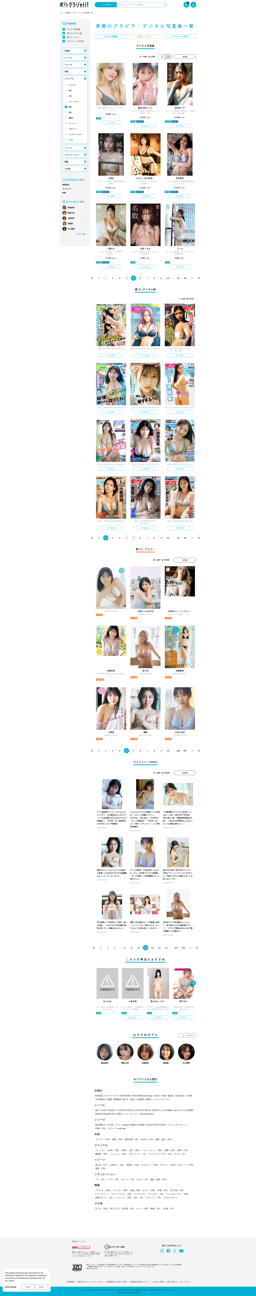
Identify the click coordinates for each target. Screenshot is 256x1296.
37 (178, 278)
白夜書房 (141, 1099)
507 (185, 751)
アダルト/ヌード (170, 1197)
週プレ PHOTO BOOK (105, 1110)
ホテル (142, 1179)
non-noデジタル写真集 (183, 1110)
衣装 (66, 71)
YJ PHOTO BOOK (124, 1110)
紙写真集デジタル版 (104, 1125)
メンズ (142, 1208)
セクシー (186, 1165)
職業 (66, 162)
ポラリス (112, 1128)
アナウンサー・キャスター (149, 1194)
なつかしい (150, 1165)
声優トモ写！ (101, 1128)
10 (168, 278)
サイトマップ (185, 1282)
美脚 (70, 107)
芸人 (139, 1197)
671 (176, 948)
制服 (118, 1139)
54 (185, 538)
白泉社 (132, 1099)
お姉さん (117, 1165)
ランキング (66, 189)
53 (178, 538)
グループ (128, 1179)
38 (185, 278)
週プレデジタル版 (74, 33)
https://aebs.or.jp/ (91, 1268)
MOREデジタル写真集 (162, 1110)
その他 (67, 169)
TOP (61, 13)
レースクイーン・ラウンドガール (114, 1194)
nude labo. (121, 1128)
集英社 (171, 1096)
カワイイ (168, 1165)
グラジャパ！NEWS (75, 41)
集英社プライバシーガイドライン (90, 1282)
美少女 (102, 1165)
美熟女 (133, 1165)
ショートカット (74, 101)
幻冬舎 (164, 1096)
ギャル (71, 140)
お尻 (70, 96)
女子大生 (177, 1190)
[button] (193, 983)
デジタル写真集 (73, 29)
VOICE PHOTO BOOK (156, 1125)
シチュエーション (72, 155)
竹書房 (109, 1099)
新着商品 (65, 185)
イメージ (68, 148)
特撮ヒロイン (104, 1197)
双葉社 (149, 1099)
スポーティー (73, 129)
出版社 (67, 51)
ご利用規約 (70, 1282)
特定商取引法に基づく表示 (116, 1282)
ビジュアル (69, 78)
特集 (64, 193)
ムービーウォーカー (162, 1099)
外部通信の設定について (139, 1282)
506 (178, 751)
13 (159, 948)
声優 (163, 1190)
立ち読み (111, 123)
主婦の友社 (180, 1096)
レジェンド (124, 1197)
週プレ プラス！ (74, 37)
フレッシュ (72, 123)
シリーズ (68, 65)
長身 (70, 112)
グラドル (103, 1190)
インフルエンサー (177, 1194)
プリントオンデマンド (177, 1125)
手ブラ (102, 1208)
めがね (147, 1139)
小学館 (189, 1096)
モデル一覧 (80, 234)
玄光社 (157, 1096)
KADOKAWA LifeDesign (142, 1096)
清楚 (101, 1168)
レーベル (68, 58)
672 (183, 948)
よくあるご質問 (158, 1282)
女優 (136, 1190)
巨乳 (70, 90)
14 (166, 948)
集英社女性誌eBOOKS (105, 1114)
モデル (149, 1190)
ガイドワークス (111, 1096)
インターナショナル (75, 134)
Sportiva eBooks (147, 1114)
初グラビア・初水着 (122, 1208)
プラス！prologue (122, 1125)
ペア (100, 1179)
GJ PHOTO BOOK (142, 1110)
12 (152, 948)
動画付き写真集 (138, 1125)
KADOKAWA (125, 1096)
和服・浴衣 (164, 1139)
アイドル (121, 1190)
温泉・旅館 (159, 1179)
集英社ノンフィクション (128, 1114)
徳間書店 (117, 1099)
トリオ (113, 1179)
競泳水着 (132, 1139)
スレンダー (72, 85)
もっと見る (187, 1035)
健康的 (71, 118)
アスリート (153, 1197)
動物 (156, 1208)
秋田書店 (99, 1096)
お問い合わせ (172, 1282)
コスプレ (103, 1139)
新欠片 (125, 1099)
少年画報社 (100, 1099)
